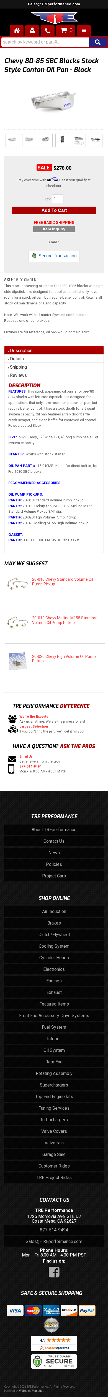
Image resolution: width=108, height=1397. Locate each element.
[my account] (32, 30)
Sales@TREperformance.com (54, 1241)
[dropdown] (84, 30)
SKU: (9, 280)
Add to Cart (54, 210)
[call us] (48, 30)
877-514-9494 (30, 766)
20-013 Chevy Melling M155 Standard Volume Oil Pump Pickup (64, 620)
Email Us (26, 756)
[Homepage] (17, 30)
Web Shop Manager (31, 1390)
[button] (54, 42)
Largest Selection (33, 726)
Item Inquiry (54, 229)
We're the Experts (33, 716)
